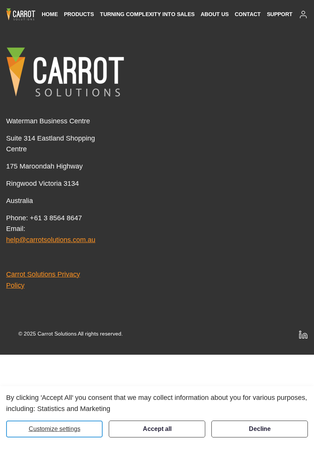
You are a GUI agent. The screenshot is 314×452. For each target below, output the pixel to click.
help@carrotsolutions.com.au (50, 240)
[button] (79, 14)
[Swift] (21, 14)
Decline (260, 429)
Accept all (157, 429)
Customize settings (54, 429)
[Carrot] (65, 72)
